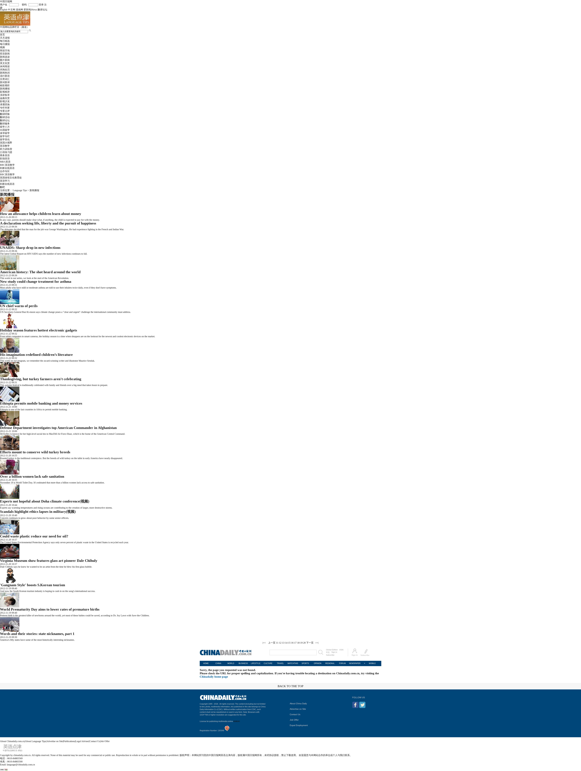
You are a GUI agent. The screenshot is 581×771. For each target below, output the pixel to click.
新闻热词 (5, 72)
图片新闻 (5, 60)
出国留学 (5, 130)
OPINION (317, 663)
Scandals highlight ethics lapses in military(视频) (38, 512)
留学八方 (5, 126)
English (3, 9)
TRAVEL (280, 663)
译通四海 (5, 104)
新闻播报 (5, 88)
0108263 (236, 721)
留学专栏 (5, 136)
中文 (328, 652)
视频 (2, 47)
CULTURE (268, 663)
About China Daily (298, 703)
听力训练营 (6, 149)
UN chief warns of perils (19, 306)
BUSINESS (243, 663)
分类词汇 (5, 79)
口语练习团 (6, 152)
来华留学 (5, 133)
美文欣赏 (5, 63)
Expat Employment (299, 725)
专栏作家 (5, 107)
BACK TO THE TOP (290, 686)
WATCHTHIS (292, 663)
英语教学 (5, 146)
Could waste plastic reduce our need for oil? (34, 536)
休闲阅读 (5, 66)
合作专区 (5, 171)
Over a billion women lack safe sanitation (32, 476)
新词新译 (5, 82)
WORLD (230, 663)
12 (280, 642)
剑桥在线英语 (7, 168)
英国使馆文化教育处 (11, 177)
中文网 (11, 9)
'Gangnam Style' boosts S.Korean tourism (32, 585)
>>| (316, 642)
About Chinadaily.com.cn (12, 741)
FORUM (342, 663)
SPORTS (305, 663)
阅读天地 (5, 50)
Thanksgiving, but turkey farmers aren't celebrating (40, 379)
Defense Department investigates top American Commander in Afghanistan (58, 428)
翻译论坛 (42, 9)
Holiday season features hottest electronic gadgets (38, 330)
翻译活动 (5, 117)
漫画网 (19, 9)
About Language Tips (35, 741)
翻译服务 (5, 123)
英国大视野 (6, 142)
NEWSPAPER (355, 663)
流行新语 (5, 76)
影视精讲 (5, 92)
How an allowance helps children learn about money (40, 214)
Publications (69, 741)
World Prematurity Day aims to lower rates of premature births (49, 609)
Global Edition (332, 650)
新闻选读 (5, 57)
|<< (264, 642)
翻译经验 (5, 114)
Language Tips (20, 190)
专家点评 (5, 111)
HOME (206, 663)
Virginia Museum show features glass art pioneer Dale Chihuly (48, 561)
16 (292, 642)
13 (283, 642)
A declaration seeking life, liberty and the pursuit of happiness (48, 223)
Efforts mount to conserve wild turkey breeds (35, 452)
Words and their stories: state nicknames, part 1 (37, 634)
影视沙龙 (5, 101)
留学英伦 (5, 139)
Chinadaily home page (214, 676)
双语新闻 (5, 53)
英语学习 (5, 181)
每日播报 (5, 44)
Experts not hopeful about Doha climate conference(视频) (44, 501)
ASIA (341, 650)
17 (295, 642)
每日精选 (5, 41)
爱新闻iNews (30, 9)
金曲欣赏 (5, 98)
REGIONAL (330, 663)
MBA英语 (5, 161)
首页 (2, 34)
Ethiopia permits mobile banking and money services (41, 403)
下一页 (309, 642)
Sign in (334, 652)
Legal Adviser (82, 741)
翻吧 (2, 187)
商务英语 (5, 155)
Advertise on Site (298, 709)
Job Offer (294, 720)
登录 (41, 4)
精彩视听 (5, 85)
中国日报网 (6, 1)
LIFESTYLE (255, 663)
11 (277, 642)
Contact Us (295, 714)
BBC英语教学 (7, 165)
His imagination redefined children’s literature (36, 355)
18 (298, 642)
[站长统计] (4, 769)
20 (304, 642)
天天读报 (5, 37)
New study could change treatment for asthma (35, 281)
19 (301, 642)
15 (289, 642)
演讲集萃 (5, 95)
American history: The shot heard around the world (40, 272)
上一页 (271, 642)
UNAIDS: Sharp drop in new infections (30, 248)
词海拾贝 (5, 69)
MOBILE (372, 663)
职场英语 (5, 158)
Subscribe (330, 655)
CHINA (218, 663)
